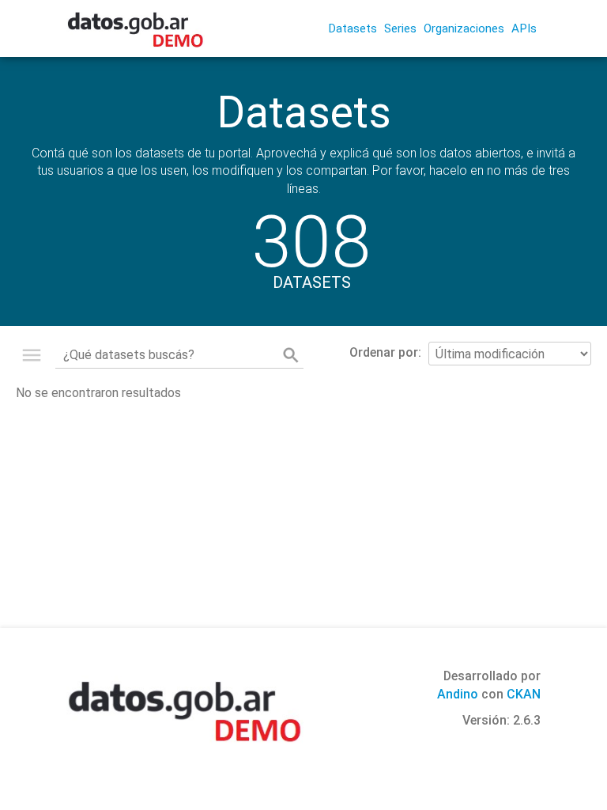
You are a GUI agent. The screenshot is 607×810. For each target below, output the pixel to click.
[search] (291, 355)
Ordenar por (383, 352)
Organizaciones (464, 28)
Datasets (352, 28)
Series (400, 28)
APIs (524, 28)
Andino (457, 694)
